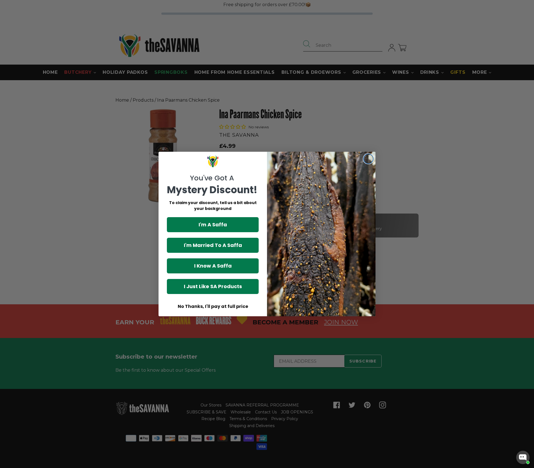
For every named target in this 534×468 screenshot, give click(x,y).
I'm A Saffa (213, 224)
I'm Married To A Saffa (213, 245)
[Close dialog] (368, 159)
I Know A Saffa (213, 265)
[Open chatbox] (523, 457)
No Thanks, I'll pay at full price (213, 306)
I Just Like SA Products (213, 286)
